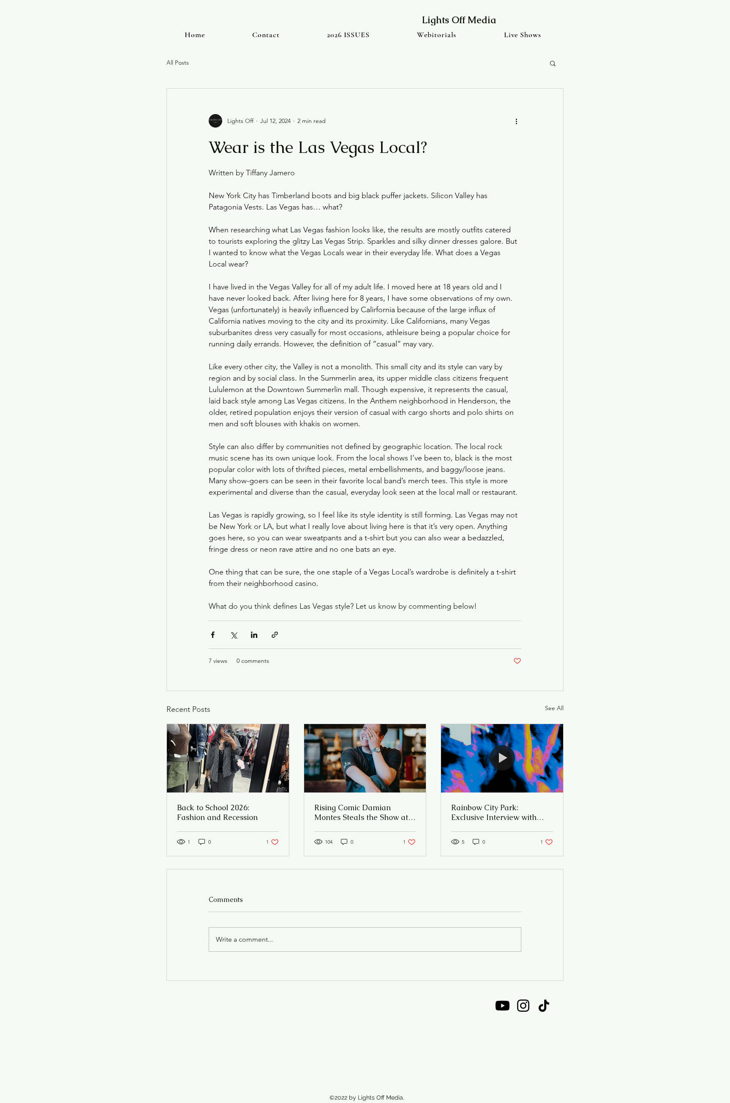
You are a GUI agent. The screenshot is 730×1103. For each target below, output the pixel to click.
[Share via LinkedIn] (254, 635)
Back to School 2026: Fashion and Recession (217, 812)
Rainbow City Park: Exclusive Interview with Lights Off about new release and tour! (494, 812)
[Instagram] (523, 1005)
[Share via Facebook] (213, 635)
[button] (553, 63)
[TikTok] (544, 1005)
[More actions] (516, 121)
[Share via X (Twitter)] (233, 635)
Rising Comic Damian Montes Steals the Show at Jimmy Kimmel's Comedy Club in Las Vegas (361, 812)
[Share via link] (275, 635)
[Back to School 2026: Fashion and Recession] (228, 758)
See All (554, 708)
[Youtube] (502, 1005)
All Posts (177, 62)
